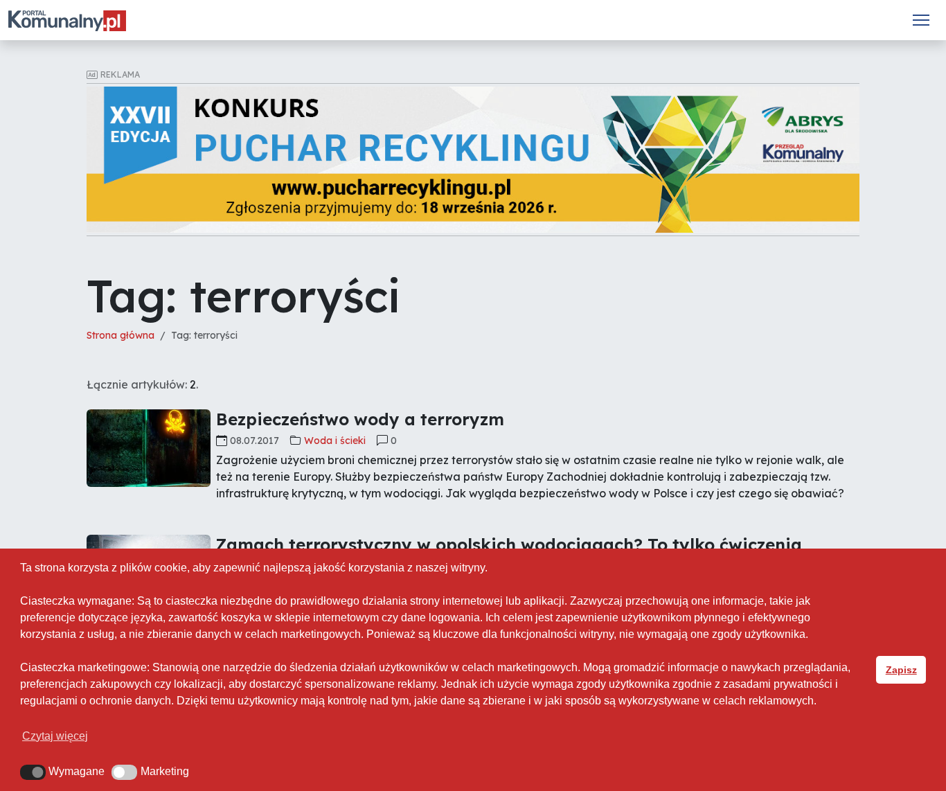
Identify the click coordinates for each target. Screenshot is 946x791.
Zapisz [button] (901, 669)
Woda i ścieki (335, 440)
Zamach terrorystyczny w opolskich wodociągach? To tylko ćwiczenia (509, 544)
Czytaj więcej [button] (55, 736)
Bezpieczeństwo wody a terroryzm (360, 419)
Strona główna (120, 335)
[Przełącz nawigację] (921, 20)
